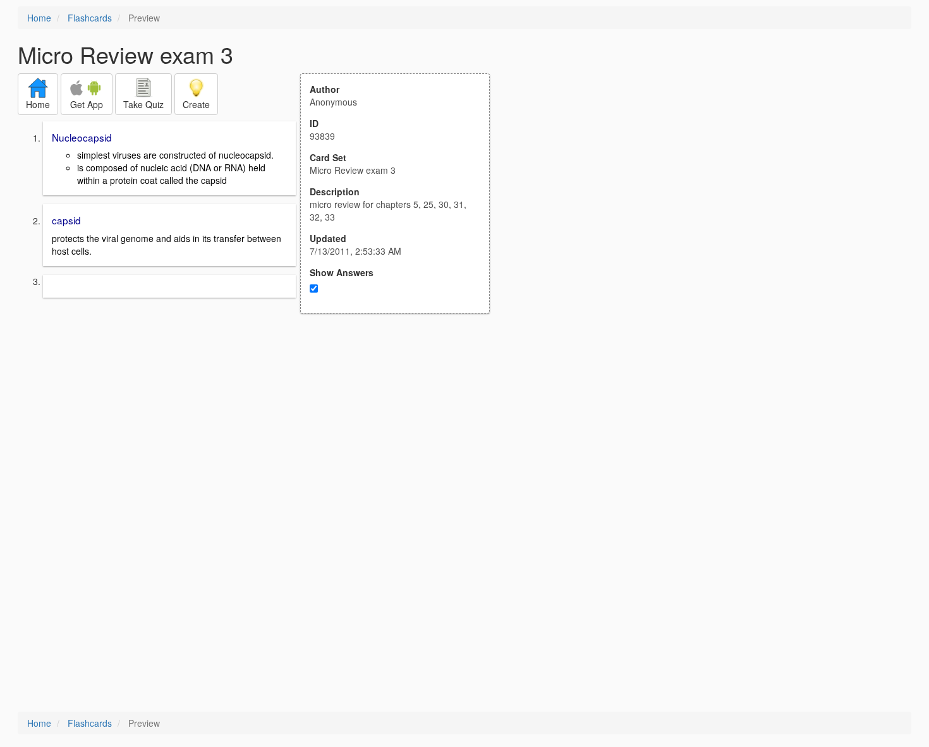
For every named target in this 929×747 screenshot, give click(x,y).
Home (39, 17)
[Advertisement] (402, 437)
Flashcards (90, 17)
